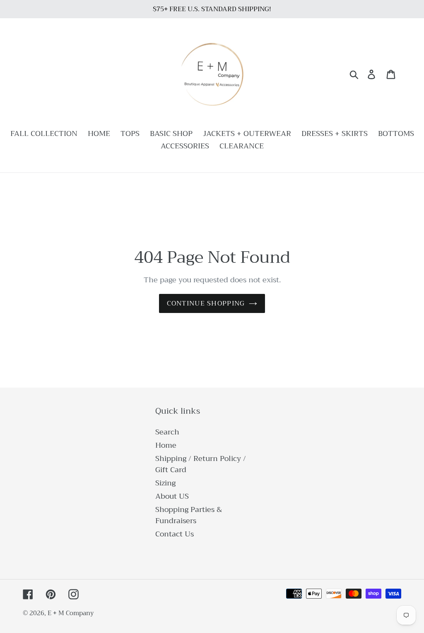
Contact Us (174, 534)
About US (172, 496)
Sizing (165, 483)
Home (165, 445)
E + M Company (71, 613)
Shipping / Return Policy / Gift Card (200, 464)
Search (167, 432)
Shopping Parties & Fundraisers (188, 515)
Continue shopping (206, 303)
